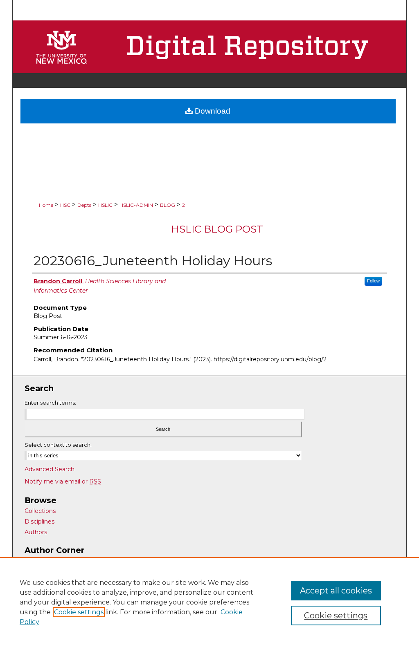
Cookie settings (79, 612)
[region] (209, 602)
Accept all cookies (336, 591)
